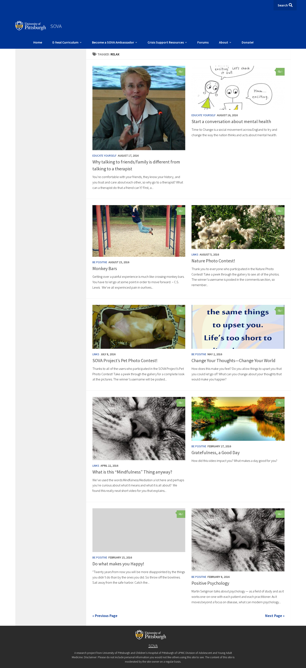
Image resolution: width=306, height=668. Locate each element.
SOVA (56, 26)
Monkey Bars (104, 268)
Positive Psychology (210, 583)
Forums (203, 42)
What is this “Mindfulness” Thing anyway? (132, 472)
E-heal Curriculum (65, 42)
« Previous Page (104, 615)
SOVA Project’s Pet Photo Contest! (125, 360)
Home (37, 42)
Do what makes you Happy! (118, 564)
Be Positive (99, 262)
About (223, 42)
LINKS (195, 254)
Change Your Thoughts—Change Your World (233, 360)
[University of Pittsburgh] (30, 29)
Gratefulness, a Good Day (216, 452)
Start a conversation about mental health (231, 121)
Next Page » (275, 615)
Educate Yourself (104, 155)
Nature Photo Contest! (213, 261)
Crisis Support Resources (166, 42)
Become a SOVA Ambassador (113, 42)
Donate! (248, 42)
